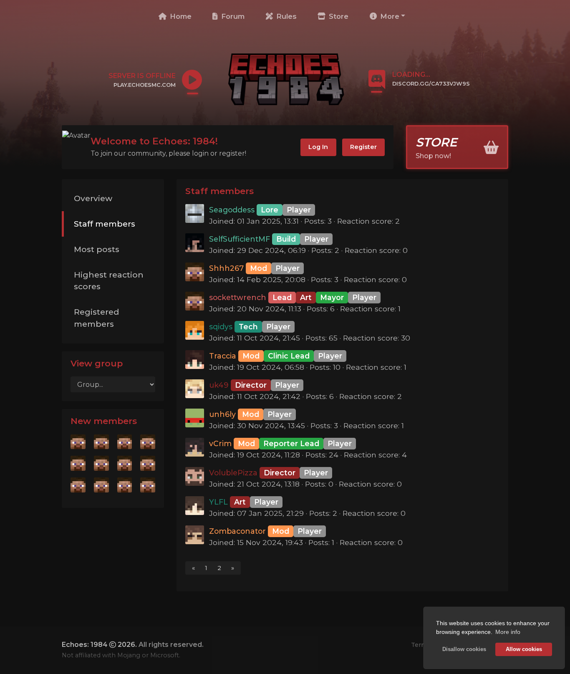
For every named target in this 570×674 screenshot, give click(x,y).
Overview (93, 198)
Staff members (104, 224)
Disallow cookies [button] (464, 649)
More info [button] (507, 632)
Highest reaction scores (109, 281)
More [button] (388, 16)
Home (180, 16)
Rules (285, 16)
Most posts (96, 249)
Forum (232, 16)
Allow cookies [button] (524, 649)
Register (363, 147)
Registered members (96, 318)
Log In (318, 147)
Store (337, 16)
